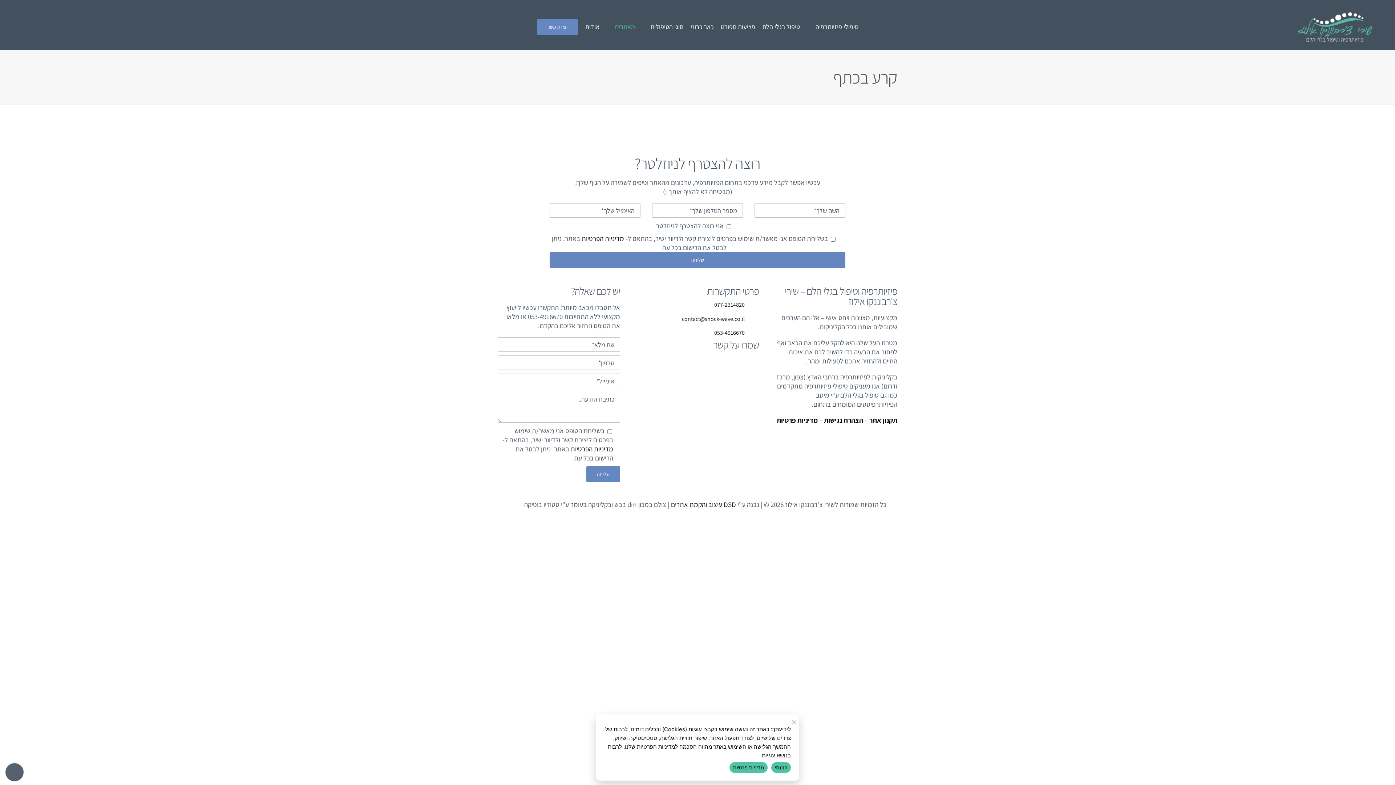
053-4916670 (729, 333)
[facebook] (246, 27)
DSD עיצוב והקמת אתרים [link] (703, 504)
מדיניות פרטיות (748, 767)
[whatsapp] (184, 27)
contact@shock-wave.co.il (713, 319)
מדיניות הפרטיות (603, 238)
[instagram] (221, 27)
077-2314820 (729, 305)
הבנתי (781, 767)
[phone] (196, 27)
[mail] (209, 27)
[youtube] (233, 27)
